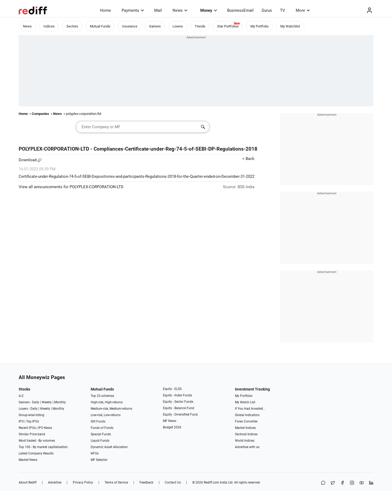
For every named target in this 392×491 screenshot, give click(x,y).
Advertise (54, 482)
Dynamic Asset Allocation (109, 447)
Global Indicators (247, 415)
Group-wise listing (31, 415)
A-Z (21, 396)
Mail (158, 10)
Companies (40, 114)
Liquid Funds (100, 440)
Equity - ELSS (172, 389)
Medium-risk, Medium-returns (111, 408)
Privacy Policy (83, 482)
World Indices (244, 440)
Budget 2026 (172, 427)
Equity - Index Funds (177, 395)
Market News (28, 460)
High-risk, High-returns (107, 402)
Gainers (155, 26)
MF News (169, 421)
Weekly (47, 402)
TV (282, 10)
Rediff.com (211, 482)
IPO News (45, 428)
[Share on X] (333, 483)
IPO (21, 421)
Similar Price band (32, 434)
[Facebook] (342, 483)
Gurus (267, 10)
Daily (35, 402)
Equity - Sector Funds (178, 402)
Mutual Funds (100, 26)
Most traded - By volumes (37, 440)
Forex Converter (246, 421)
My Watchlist (290, 26)
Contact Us (173, 482)
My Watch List (245, 402)
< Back (248, 158)
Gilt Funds (98, 421)
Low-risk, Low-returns (106, 415)
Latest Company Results (36, 453)
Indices (49, 26)
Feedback (146, 482)
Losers (178, 26)
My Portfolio (259, 26)
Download (28, 160)
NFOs (95, 453)
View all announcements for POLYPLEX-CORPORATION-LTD (71, 186)
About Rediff (28, 482)
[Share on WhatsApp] (323, 483)
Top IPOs (32, 421)
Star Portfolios (228, 26)
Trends (200, 26)
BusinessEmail (240, 10)
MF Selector (99, 460)
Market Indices (245, 428)
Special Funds (101, 434)
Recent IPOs (27, 428)
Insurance (129, 26)
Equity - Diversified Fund (180, 414)
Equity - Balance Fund (178, 408)
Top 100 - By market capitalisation (43, 447)
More (300, 10)
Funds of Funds (102, 428)
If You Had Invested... (250, 408)
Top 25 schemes (102, 396)
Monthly (60, 402)
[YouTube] (361, 483)
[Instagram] (352, 483)
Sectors (72, 26)
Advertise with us (247, 447)
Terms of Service (116, 482)
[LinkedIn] (371, 483)
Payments (130, 10)
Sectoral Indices (246, 434)
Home (105, 10)
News (178, 10)
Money (206, 10)
